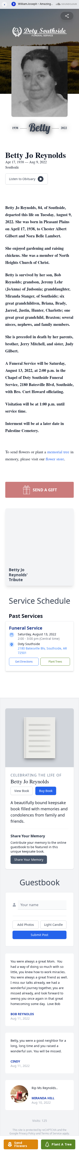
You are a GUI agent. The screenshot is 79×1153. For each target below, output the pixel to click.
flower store (55, 458)
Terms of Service (51, 1133)
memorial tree (58, 451)
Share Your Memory (28, 859)
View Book (21, 791)
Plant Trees (55, 661)
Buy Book (45, 791)
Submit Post (39, 935)
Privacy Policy (27, 1133)
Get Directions (24, 661)
